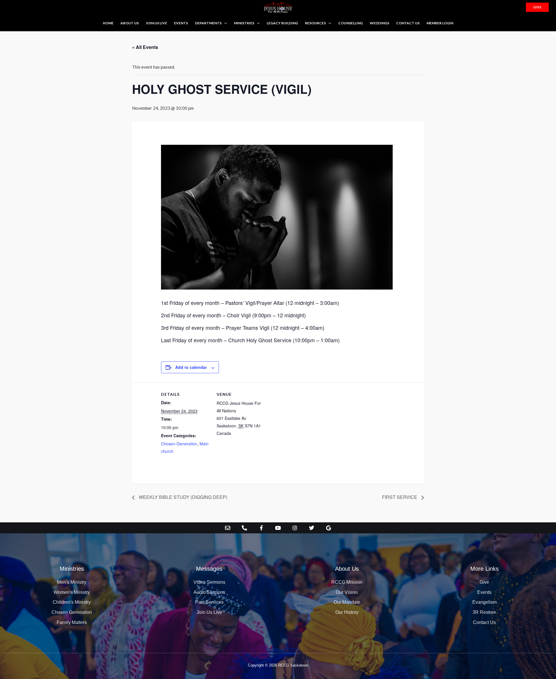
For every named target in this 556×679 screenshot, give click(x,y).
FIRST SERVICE (400, 497)
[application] (224, 23)
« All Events (145, 47)
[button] (537, 7)
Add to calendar (191, 367)
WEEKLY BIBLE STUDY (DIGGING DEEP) (182, 497)
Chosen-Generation (179, 443)
